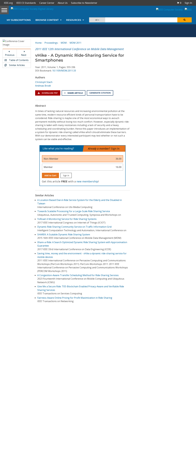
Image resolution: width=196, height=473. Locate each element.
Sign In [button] (188, 2)
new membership (87, 181)
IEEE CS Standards (26, 2)
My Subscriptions (19, 20)
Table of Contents (18, 60)
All (96, 20)
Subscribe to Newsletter (84, 2)
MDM (64, 42)
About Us (63, 2)
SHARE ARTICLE (75, 93)
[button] (179, 3)
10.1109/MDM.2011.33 (64, 70)
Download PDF (49, 93)
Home (38, 42)
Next (23, 55)
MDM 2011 (75, 42)
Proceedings (51, 42)
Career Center (46, 2)
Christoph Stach (43, 82)
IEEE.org (8, 2)
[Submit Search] (184, 19)
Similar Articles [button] (16, 65)
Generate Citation (100, 93)
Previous (9, 55)
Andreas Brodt (43, 85)
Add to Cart (50, 175)
